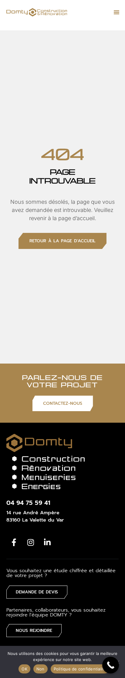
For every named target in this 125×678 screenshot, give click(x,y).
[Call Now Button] (110, 665)
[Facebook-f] (14, 542)
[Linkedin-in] (47, 542)
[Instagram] (30, 542)
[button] (116, 12)
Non (40, 668)
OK (24, 668)
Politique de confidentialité (80, 668)
